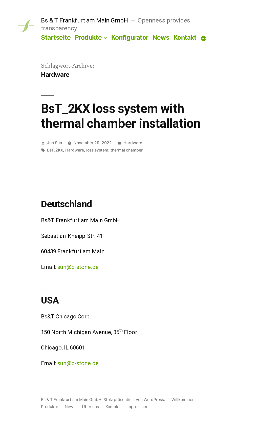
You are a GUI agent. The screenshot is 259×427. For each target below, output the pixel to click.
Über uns (90, 406)
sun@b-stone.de (78, 267)
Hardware (132, 142)
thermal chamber (127, 150)
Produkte (88, 37)
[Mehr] (204, 38)
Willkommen (183, 399)
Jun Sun (54, 142)
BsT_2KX (55, 150)
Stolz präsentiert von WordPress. (134, 399)
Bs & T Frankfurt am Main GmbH (84, 20)
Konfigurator (129, 37)
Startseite (56, 37)
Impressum (136, 406)
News (161, 37)
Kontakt (185, 37)
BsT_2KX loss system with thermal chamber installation (120, 116)
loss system (97, 150)
